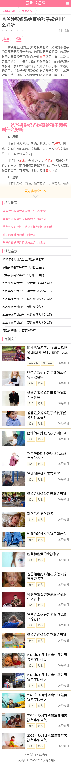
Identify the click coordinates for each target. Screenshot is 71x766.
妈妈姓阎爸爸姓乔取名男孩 (46, 635)
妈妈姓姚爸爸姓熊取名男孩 (46, 494)
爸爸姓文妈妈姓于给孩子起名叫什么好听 (27, 226)
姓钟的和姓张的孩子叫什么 (19, 234)
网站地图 (42, 754)
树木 (22, 160)
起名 (6, 38)
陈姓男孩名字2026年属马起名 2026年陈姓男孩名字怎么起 (47, 352)
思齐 (57, 143)
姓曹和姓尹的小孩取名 (43, 554)
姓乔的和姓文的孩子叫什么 (46, 534)
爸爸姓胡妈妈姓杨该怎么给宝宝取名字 (26, 242)
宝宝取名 (27, 10)
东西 (43, 56)
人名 (57, 149)
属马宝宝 (47, 363)
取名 (19, 38)
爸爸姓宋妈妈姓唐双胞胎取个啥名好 (24, 218)
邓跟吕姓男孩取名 (40, 514)
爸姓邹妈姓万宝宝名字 (43, 473)
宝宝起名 (33, 363)
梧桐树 (48, 160)
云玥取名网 (9, 10)
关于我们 (29, 754)
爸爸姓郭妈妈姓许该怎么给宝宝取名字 (26, 211)
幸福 (48, 170)
